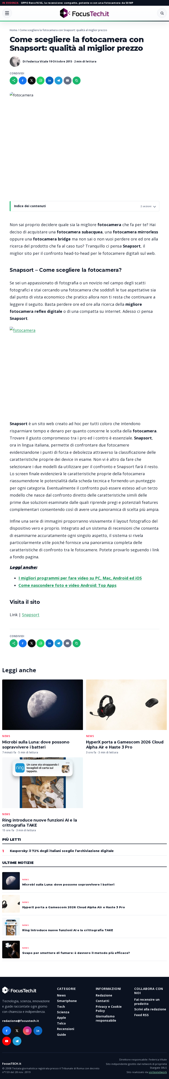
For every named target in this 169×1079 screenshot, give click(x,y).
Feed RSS (141, 1015)
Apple (61, 1017)
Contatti (102, 1001)
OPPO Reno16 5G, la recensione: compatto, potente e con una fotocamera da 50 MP (77, 2)
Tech (61, 1006)
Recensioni (65, 1029)
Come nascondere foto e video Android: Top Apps (67, 585)
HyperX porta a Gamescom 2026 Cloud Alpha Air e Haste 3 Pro (124, 744)
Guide (61, 1034)
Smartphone (67, 1001)
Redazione (104, 995)
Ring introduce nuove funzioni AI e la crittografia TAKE (67, 930)
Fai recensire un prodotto (147, 1001)
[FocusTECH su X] (17, 1030)
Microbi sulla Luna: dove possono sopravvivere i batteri (35, 744)
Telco (61, 1023)
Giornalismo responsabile (106, 1018)
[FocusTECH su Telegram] (17, 1041)
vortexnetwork (158, 1072)
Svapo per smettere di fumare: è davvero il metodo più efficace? (76, 953)
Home (13, 30)
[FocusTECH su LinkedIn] (37, 1030)
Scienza (63, 1012)
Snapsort (30, 614)
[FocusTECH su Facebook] (6, 1030)
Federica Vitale (37, 61)
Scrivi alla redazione (150, 1009)
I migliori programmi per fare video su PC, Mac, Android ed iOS (80, 578)
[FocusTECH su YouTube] (6, 1041)
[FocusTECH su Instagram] (27, 1030)
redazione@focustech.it (20, 1021)
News (6, 736)
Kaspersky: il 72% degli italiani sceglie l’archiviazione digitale (62, 851)
